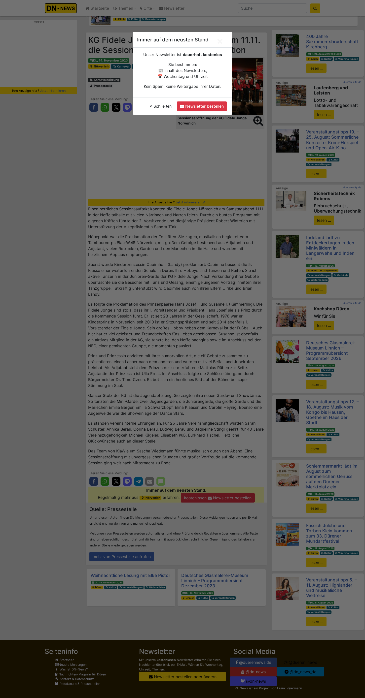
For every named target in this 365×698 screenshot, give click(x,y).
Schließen (160, 106)
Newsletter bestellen (204, 106)
